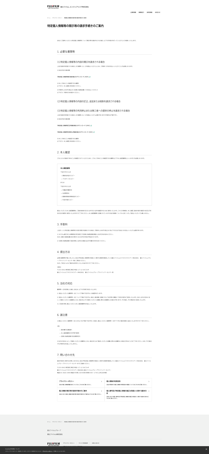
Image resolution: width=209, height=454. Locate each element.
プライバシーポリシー (47, 451)
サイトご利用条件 (83, 443)
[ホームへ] (70, 7)
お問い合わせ (95, 443)
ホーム (48, 421)
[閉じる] (206, 449)
